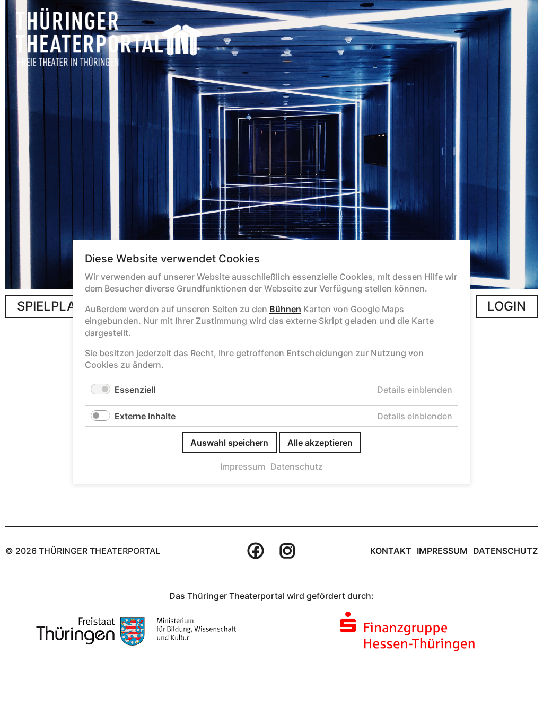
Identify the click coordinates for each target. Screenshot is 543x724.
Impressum (442, 550)
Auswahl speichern (229, 442)
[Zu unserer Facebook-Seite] (255, 550)
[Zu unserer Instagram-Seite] (287, 550)
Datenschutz (505, 550)
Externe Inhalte (145, 416)
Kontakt (390, 550)
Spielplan (51, 306)
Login (506, 306)
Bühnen (285, 309)
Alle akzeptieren (320, 442)
